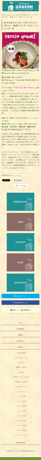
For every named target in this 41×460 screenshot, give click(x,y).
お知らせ (21, 362)
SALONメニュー (21, 387)
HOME (3, 15)
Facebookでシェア (21, 302)
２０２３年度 (21, 421)
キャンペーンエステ (21, 435)
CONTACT (20, 341)
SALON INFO (20, 443)
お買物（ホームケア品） (21, 377)
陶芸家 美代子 (21, 367)
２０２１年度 (21, 411)
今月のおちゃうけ (21, 357)
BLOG (8, 15)
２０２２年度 (21, 416)
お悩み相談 (21, 353)
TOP (20, 323)
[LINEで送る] (17, 180)
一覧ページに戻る (20, 186)
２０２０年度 (21, 406)
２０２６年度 (21, 430)
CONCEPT (20, 329)
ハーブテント (21, 391)
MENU (20, 335)
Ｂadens (21, 372)
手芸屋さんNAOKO (21, 382)
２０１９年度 (21, 401)
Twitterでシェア (21, 296)
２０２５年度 (21, 425)
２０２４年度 (15, 15)
